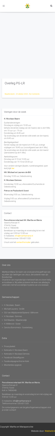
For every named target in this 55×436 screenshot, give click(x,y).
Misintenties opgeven (13, 365)
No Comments (34, 94)
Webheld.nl (50, 431)
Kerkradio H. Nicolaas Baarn (16, 350)
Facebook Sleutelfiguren (14, 357)
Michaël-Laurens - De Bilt (14, 309)
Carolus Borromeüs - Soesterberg (18, 327)
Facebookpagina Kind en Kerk (16, 361)
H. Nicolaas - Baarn (12, 305)
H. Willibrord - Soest (12, 324)
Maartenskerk (10, 94)
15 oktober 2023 (22, 94)
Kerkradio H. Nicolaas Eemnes (17, 354)
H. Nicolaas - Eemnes (13, 316)
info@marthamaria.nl (24, 236)
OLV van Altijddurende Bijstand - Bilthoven (21, 313)
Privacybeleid (9, 346)
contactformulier (23, 242)
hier (12, 168)
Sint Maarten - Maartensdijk (15, 320)
